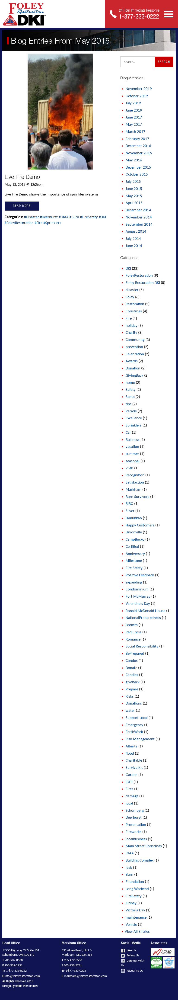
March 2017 (135, 132)
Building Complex (139, 860)
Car (128, 433)
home (130, 383)
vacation (132, 447)
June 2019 (134, 110)
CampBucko (135, 540)
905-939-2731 (13, 965)
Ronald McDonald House (145, 611)
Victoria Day (135, 910)
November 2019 (139, 89)
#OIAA (64, 217)
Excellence (134, 418)
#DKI (102, 217)
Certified (132, 547)
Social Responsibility (142, 646)
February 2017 (137, 139)
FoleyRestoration (139, 276)
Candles (132, 675)
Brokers (132, 625)
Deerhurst (134, 818)
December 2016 (138, 146)
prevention (134, 347)
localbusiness (136, 839)
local (129, 803)
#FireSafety (89, 217)
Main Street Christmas (144, 846)
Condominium (137, 589)
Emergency (134, 725)
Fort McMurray (138, 597)
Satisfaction (135, 482)
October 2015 (137, 174)
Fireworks (133, 832)
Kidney (131, 903)
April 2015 (134, 203)
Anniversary (135, 554)
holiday (131, 326)
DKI (128, 269)
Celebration (135, 354)
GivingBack (134, 376)
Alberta (131, 746)
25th (129, 468)
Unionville (134, 532)
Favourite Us (134, 970)
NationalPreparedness (143, 618)
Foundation (135, 882)
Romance (133, 639)
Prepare (132, 689)
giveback (133, 682)
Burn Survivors (137, 497)
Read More (22, 206)
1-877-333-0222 (16, 970)
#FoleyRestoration (20, 223)
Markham (133, 490)
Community (135, 340)
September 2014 (139, 225)
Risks (130, 697)
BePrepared (135, 654)
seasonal (133, 461)
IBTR (129, 782)
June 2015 (134, 189)
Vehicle (131, 925)
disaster (132, 290)
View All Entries (137, 932)
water (130, 711)
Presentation (136, 825)
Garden (131, 775)
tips (128, 404)
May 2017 (134, 125)
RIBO (129, 504)
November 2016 (139, 153)
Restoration (135, 304)
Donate (131, 668)
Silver (130, 511)
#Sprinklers (52, 223)
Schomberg (135, 811)
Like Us (131, 950)
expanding (134, 582)
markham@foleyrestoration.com (85, 976)
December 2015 (138, 168)
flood (130, 754)
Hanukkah (134, 518)
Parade (131, 411)
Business (133, 440)
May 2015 (134, 196)
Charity (131, 333)
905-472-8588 (73, 960)
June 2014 (134, 246)
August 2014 (136, 232)
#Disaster (32, 217)
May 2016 (134, 160)
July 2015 (133, 182)
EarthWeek (134, 732)
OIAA (130, 853)
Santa (130, 397)
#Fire (39, 223)
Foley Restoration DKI (143, 283)
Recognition (135, 475)
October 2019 (137, 96)
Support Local (137, 718)
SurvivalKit (134, 768)
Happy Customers (140, 525)
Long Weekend (137, 889)
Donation (133, 368)
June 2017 (134, 117)
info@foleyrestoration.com (22, 976)
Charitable (134, 761)
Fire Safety (134, 568)
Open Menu (168, 13)
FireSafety (134, 896)
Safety (131, 390)
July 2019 (133, 103)
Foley (130, 297)
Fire (129, 319)
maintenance (136, 918)
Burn (129, 875)
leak (129, 868)
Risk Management (140, 739)
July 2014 (133, 239)
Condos (132, 661)
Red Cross (133, 632)
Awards (132, 361)
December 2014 (138, 210)
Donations (134, 703)
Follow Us (132, 955)
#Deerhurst (49, 217)
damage (132, 796)
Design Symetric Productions (20, 986)
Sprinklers (134, 425)
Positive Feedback (140, 575)
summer (132, 454)
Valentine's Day (138, 604)
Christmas (134, 311)
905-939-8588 (14, 960)
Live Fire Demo (22, 176)
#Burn (75, 217)
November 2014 (139, 217)
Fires (129, 789)
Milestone (134, 561)
